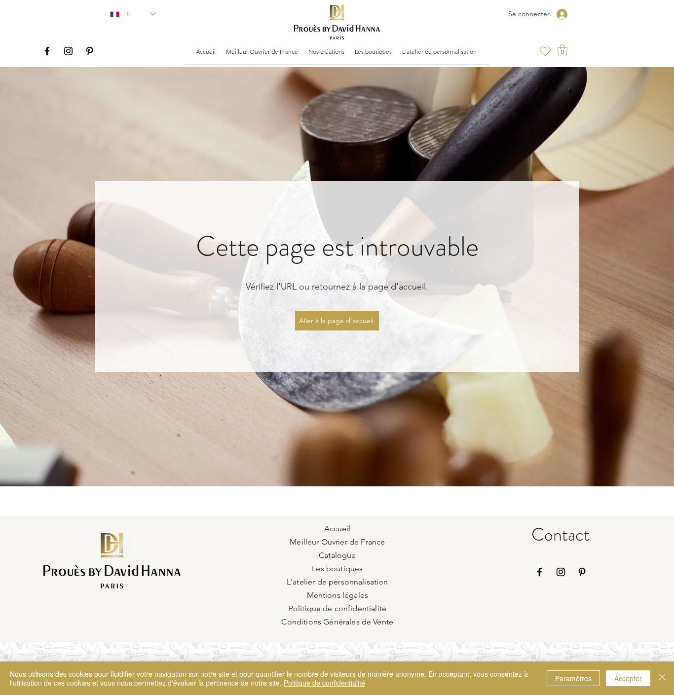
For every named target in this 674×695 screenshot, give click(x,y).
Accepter (628, 678)
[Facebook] (47, 51)
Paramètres (573, 678)
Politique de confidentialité (324, 683)
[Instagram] (68, 51)
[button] (262, 51)
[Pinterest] (89, 51)
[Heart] (545, 51)
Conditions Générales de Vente (337, 621)
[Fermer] (662, 678)
